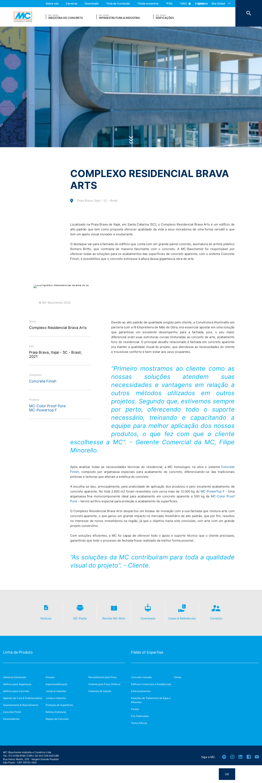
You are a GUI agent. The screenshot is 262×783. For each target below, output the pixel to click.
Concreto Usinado (141, 677)
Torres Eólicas (139, 723)
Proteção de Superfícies (59, 705)
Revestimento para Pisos (102, 677)
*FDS (169, 3)
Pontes (135, 709)
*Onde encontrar (148, 3)
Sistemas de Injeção (99, 691)
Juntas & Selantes (56, 691)
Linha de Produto (18, 652)
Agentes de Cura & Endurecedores (22, 698)
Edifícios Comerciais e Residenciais (151, 684)
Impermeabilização (56, 684)
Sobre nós (52, 3)
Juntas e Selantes (56, 698)
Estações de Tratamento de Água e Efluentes (151, 700)
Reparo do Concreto (57, 718)
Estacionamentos (141, 691)
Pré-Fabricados (140, 716)
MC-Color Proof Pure (47, 406)
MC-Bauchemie (23, 17)
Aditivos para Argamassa (17, 684)
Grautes (50, 677)
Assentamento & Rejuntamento (20, 705)
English (199, 3)
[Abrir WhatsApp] (252, 772)
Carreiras (71, 3)
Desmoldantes (11, 718)
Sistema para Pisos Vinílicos (104, 684)
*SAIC (183, 3)
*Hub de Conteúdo (118, 3)
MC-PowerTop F (213, 491)
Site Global (218, 3)
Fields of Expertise (147, 652)
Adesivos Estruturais (14, 677)
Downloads (92, 3)
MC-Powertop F (43, 410)
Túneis (177, 677)
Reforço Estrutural (56, 711)
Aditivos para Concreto (16, 691)
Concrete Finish (42, 381)
